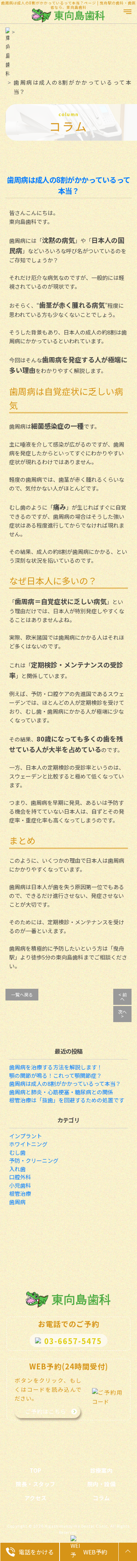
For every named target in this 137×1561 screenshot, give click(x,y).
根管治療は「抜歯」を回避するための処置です (66, 1100)
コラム (101, 1498)
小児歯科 (20, 1185)
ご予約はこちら (45, 1411)
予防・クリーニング (33, 1160)
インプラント (25, 1136)
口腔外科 (20, 1177)
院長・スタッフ (36, 1484)
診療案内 (101, 1470)
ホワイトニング (28, 1144)
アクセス (35, 1498)
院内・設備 (101, 1484)
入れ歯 (17, 1169)
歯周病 (17, 1202)
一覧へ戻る (22, 994)
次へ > (122, 1014)
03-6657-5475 (73, 1341)
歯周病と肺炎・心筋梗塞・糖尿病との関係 (61, 1092)
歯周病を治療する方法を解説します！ (55, 1067)
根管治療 (20, 1193)
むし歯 (17, 1152)
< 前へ (122, 996)
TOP (36, 1470)
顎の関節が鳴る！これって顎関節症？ (55, 1075)
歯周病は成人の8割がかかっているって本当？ (68, 185)
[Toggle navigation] (127, 9)
